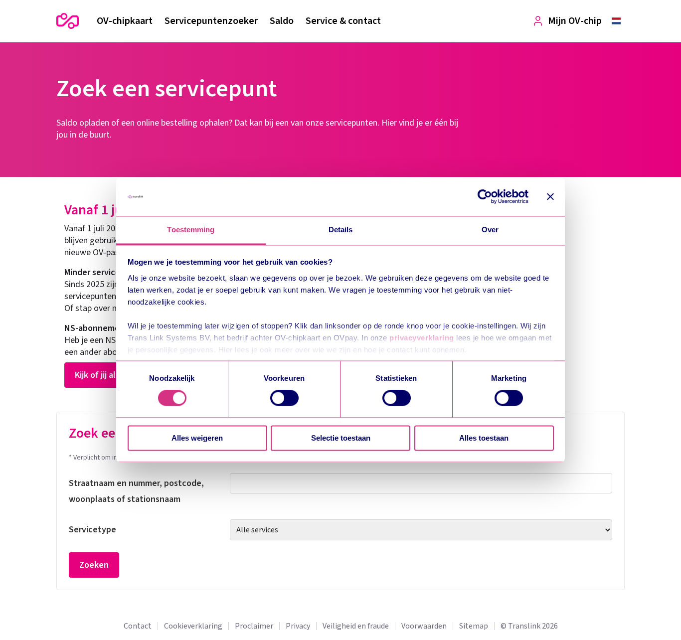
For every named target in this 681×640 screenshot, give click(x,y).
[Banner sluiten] (550, 196)
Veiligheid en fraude (356, 626)
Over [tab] (490, 229)
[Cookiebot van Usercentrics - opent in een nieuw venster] (484, 196)
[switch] (284, 398)
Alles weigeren (197, 438)
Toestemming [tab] (190, 229)
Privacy (298, 626)
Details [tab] (341, 229)
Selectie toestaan (340, 438)
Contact (138, 626)
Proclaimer (254, 626)
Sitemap (473, 626)
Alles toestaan (484, 438)
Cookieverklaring (193, 626)
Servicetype (92, 529)
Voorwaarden (424, 626)
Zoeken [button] (94, 565)
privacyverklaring (421, 337)
